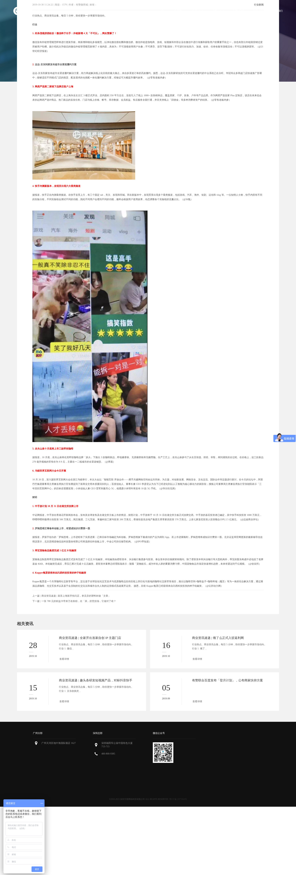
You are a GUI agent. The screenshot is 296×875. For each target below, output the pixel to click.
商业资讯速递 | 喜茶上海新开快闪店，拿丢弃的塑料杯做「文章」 (75, 596)
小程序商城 (178, 11)
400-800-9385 (108, 753)
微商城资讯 (259, 11)
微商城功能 (198, 11)
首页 (161, 11)
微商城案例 (239, 11)
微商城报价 (218, 11)
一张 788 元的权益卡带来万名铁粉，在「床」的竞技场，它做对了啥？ (78, 601)
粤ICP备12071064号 (178, 799)
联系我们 (278, 11)
